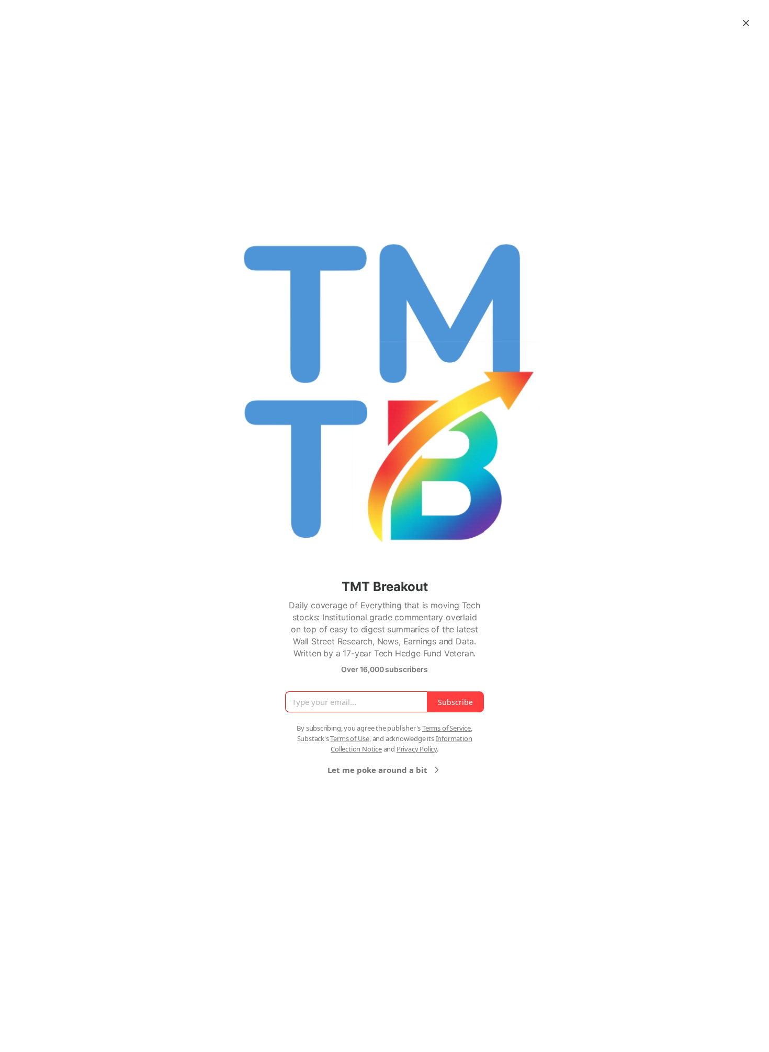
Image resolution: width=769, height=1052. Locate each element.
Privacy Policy (417, 749)
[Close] (746, 23)
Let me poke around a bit (377, 770)
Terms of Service (446, 728)
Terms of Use (349, 738)
